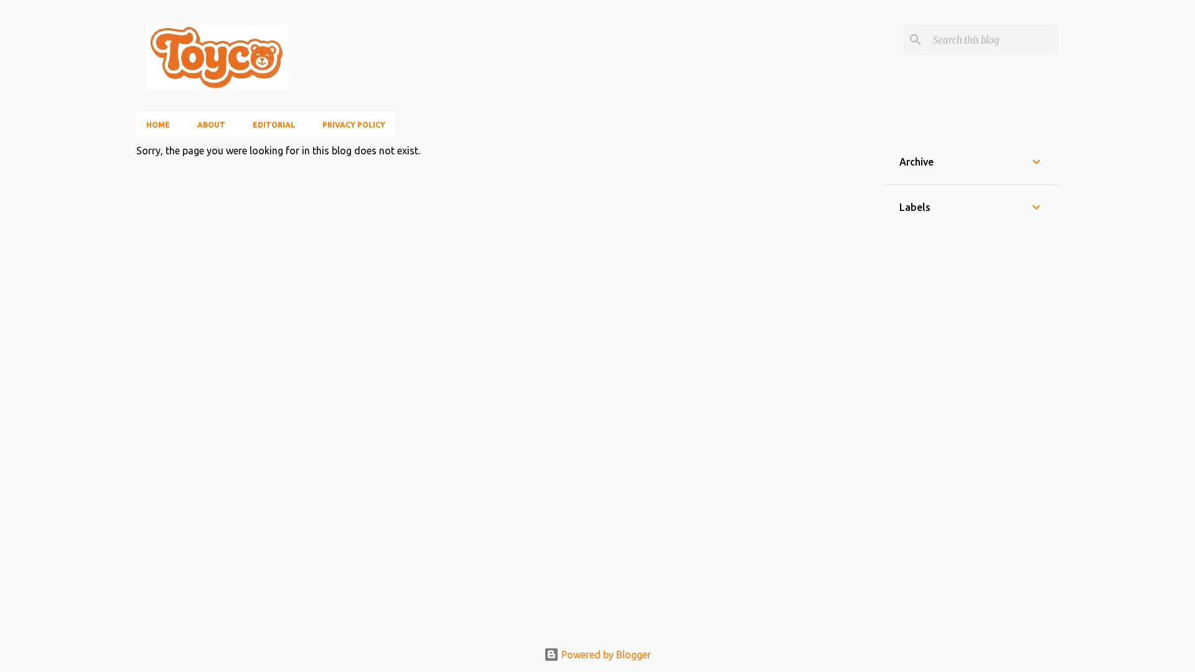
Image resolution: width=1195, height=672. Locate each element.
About (211, 125)
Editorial (274, 125)
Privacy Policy (353, 125)
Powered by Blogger (605, 654)
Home (158, 125)
